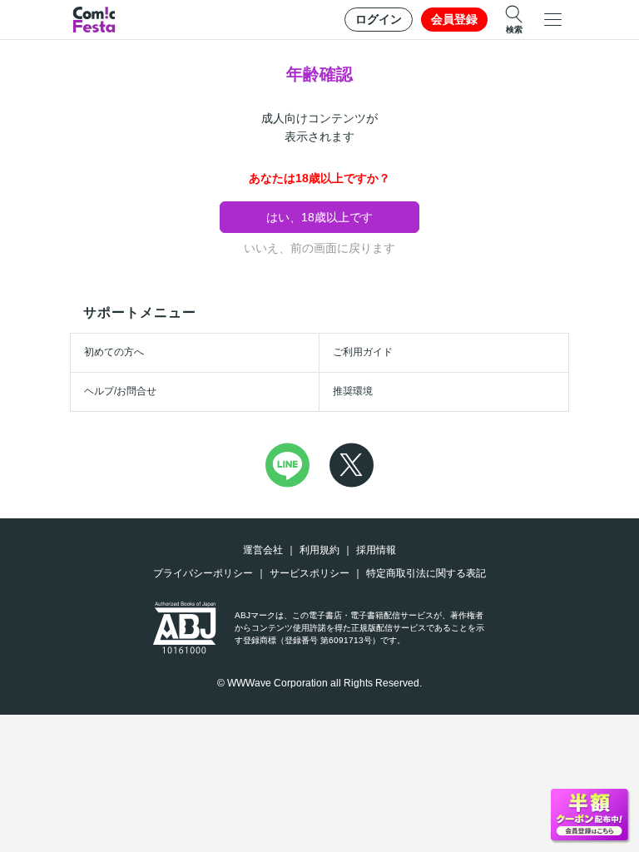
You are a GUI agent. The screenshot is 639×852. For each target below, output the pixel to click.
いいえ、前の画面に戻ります (319, 248)
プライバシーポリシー (203, 573)
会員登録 (454, 19)
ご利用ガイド (363, 352)
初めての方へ (114, 352)
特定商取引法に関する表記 (426, 573)
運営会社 (263, 550)
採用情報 (376, 550)
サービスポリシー (309, 573)
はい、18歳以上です (319, 217)
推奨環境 (353, 391)
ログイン (378, 19)
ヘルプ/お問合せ (120, 391)
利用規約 (319, 550)
